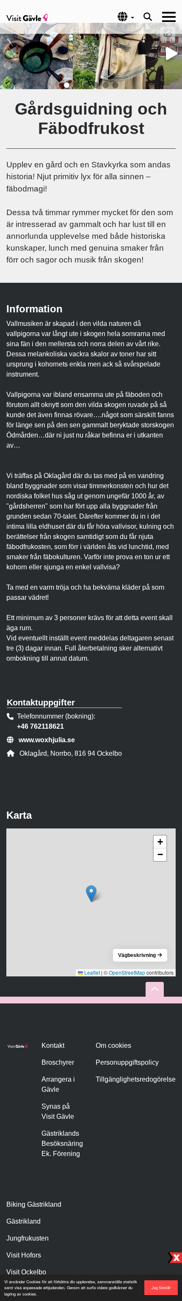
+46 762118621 (40, 726)
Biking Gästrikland (33, 1204)
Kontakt (52, 1045)
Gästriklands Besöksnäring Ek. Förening (62, 1143)
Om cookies (113, 1045)
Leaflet (91, 972)
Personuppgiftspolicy (127, 1062)
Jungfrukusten (27, 1238)
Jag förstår (161, 1287)
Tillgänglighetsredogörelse (136, 1079)
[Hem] (27, 17)
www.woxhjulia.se (47, 739)
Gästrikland (23, 1221)
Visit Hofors (23, 1255)
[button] (66, 85)
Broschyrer (57, 1062)
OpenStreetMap (127, 972)
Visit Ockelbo (26, 1272)
